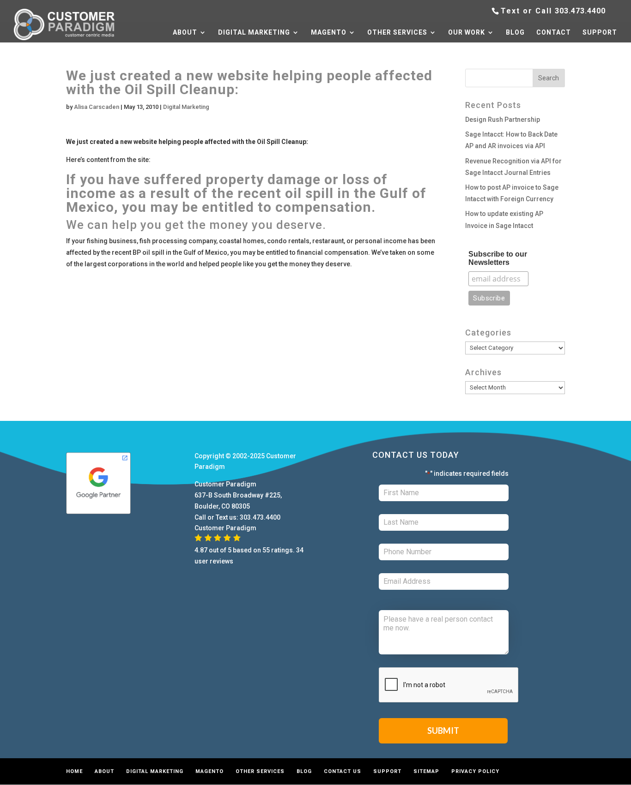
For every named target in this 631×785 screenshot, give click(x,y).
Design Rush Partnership (502, 119)
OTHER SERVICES (397, 32)
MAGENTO (328, 32)
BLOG (515, 32)
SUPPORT (599, 32)
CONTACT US (342, 771)
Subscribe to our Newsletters (497, 258)
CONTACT (553, 32)
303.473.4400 (580, 10)
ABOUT (185, 32)
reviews (221, 561)
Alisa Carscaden (96, 106)
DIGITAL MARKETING (254, 32)
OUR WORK (466, 32)
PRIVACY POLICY (475, 771)
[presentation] (449, 685)
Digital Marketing (186, 106)
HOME (74, 771)
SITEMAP (426, 771)
